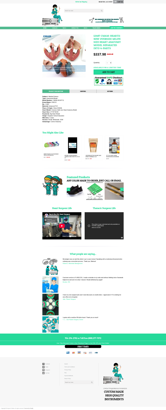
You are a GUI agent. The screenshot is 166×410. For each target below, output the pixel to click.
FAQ (65, 372)
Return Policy (67, 378)
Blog (64, 28)
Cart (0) (120, 2)
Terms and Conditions (69, 367)
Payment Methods (68, 375)
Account (109, 2)
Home (45, 28)
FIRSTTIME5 (83, 346)
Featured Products (78, 177)
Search (66, 364)
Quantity (97, 62)
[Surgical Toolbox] (52, 15)
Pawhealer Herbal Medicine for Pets (54, 30)
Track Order (96, 28)
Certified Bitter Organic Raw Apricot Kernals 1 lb (93, 156)
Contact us (75, 28)
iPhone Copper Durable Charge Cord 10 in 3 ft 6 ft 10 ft (72, 157)
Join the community (116, 28)
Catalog (54, 28)
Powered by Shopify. (28, 408)
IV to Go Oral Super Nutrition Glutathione (112, 156)
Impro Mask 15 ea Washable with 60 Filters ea (51, 154)
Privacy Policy (67, 369)
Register (102, 2)
